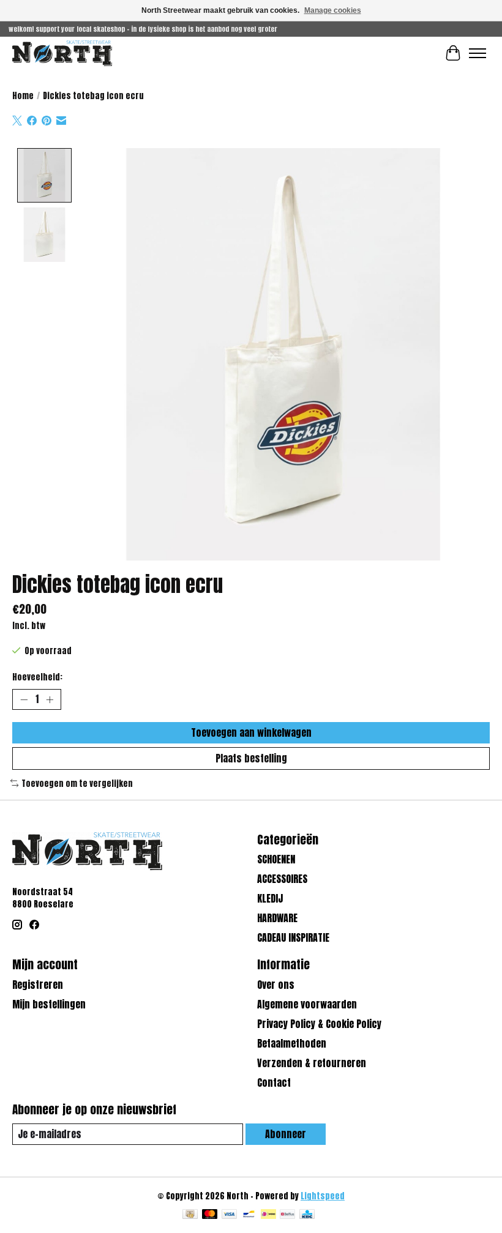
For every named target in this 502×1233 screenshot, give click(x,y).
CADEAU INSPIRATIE (293, 937)
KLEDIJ (270, 898)
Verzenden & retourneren (311, 1063)
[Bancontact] (249, 1215)
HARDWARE (277, 918)
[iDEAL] (268, 1215)
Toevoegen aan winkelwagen (251, 732)
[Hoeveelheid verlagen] (24, 699)
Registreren (37, 984)
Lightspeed (323, 1196)
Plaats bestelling (251, 758)
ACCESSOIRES (282, 878)
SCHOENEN (276, 859)
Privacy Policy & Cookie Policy (319, 1023)
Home (23, 95)
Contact (274, 1082)
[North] (62, 52)
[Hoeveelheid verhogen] (50, 699)
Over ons (275, 984)
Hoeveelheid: (37, 677)
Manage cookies (332, 10)
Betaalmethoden (291, 1043)
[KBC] (307, 1215)
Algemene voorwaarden (307, 1004)
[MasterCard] (210, 1215)
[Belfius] (287, 1215)
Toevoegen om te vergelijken (77, 783)
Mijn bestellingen (49, 1004)
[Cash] (190, 1215)
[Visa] (230, 1215)
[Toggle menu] (477, 53)
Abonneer (285, 1134)
